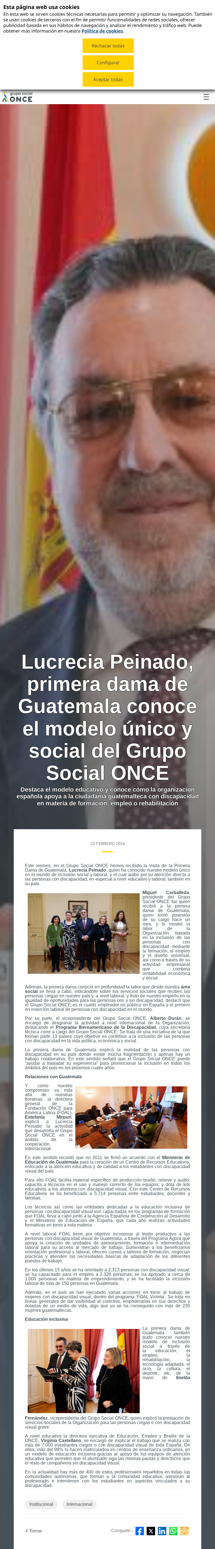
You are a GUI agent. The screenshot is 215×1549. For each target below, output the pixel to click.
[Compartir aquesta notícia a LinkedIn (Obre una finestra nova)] (162, 1531)
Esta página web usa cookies (41, 7)
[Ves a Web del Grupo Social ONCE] (17, 97)
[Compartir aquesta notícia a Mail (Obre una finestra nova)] (184, 1531)
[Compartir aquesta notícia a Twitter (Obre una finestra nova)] (151, 1531)
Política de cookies (102, 31)
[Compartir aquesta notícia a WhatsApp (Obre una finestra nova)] (173, 1531)
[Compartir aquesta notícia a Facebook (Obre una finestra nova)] (139, 1531)
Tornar (35, 1531)
